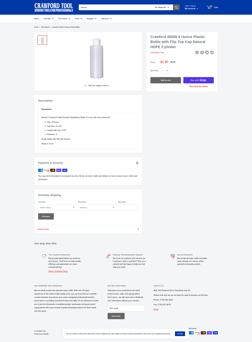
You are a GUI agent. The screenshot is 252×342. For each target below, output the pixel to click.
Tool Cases (62, 19)
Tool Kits (47, 19)
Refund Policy (43, 229)
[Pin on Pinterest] (202, 52)
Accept (180, 334)
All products (45, 27)
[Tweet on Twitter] (207, 52)
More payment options (198, 86)
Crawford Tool (157, 53)
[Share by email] (212, 52)
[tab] (46, 109)
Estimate (46, 216)
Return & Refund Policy (58, 271)
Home (36, 19)
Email (156, 309)
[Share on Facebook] (197, 52)
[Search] (176, 7)
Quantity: (154, 70)
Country (41, 202)
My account (190, 8)
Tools (77, 19)
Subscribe (116, 316)
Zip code (122, 202)
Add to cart (166, 80)
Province (82, 202)
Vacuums (105, 19)
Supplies (90, 19)
